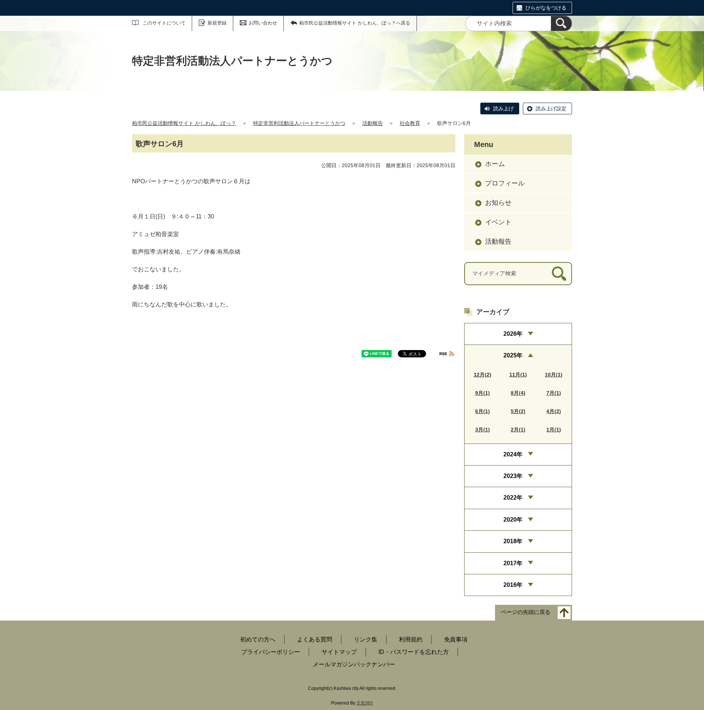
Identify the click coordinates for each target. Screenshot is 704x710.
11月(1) (518, 375)
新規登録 (217, 23)
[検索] (561, 23)
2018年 (512, 541)
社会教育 (410, 123)
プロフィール (505, 183)
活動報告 (372, 123)
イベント (498, 222)
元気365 (364, 703)
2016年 (512, 585)
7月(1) (553, 393)
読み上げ (503, 108)
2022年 (512, 497)
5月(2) (518, 411)
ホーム (495, 164)
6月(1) (482, 411)
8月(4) (518, 393)
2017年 (512, 563)
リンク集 (365, 639)
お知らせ (498, 202)
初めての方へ (257, 639)
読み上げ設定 (551, 108)
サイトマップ (339, 652)
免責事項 (455, 639)
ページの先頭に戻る (525, 612)
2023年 (512, 476)
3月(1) (482, 430)
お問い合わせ (263, 23)
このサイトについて (164, 23)
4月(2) (553, 411)
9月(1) (482, 393)
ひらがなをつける (545, 8)
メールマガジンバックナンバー (354, 664)
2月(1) (518, 430)
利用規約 (410, 639)
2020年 (512, 519)
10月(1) (553, 375)
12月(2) (482, 375)
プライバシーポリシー (270, 652)
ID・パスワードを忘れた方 (413, 652)
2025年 (512, 355)
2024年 (512, 454)
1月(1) (553, 430)
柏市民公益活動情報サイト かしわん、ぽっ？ (184, 123)
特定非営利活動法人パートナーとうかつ (299, 123)
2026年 (512, 334)
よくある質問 (314, 639)
